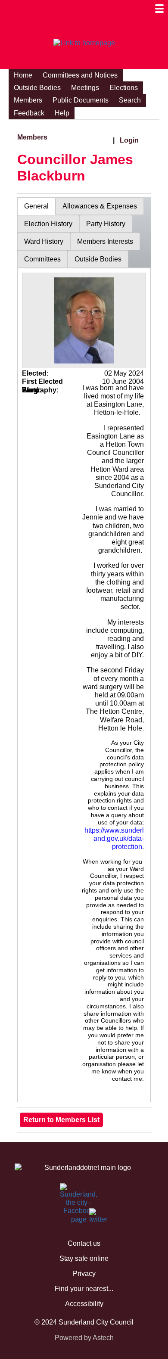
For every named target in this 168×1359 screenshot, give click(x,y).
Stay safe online (84, 1258)
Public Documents (81, 100)
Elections (123, 87)
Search (130, 100)
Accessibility (84, 1303)
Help (62, 113)
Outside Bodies (37, 87)
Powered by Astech (84, 1337)
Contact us (84, 1243)
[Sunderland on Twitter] (94, 1217)
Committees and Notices (80, 75)
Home (23, 75)
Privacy (84, 1273)
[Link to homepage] (84, 43)
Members (28, 100)
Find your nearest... (84, 1288)
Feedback (29, 113)
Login (129, 140)
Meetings (85, 87)
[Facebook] (65, 1192)
